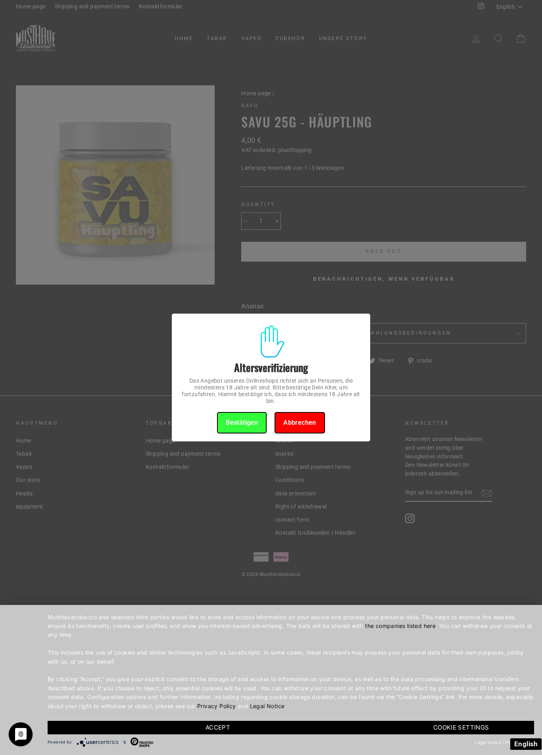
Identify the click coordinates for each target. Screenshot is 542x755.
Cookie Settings (461, 727)
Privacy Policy (216, 706)
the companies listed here (400, 625)
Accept (218, 727)
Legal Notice (267, 706)
